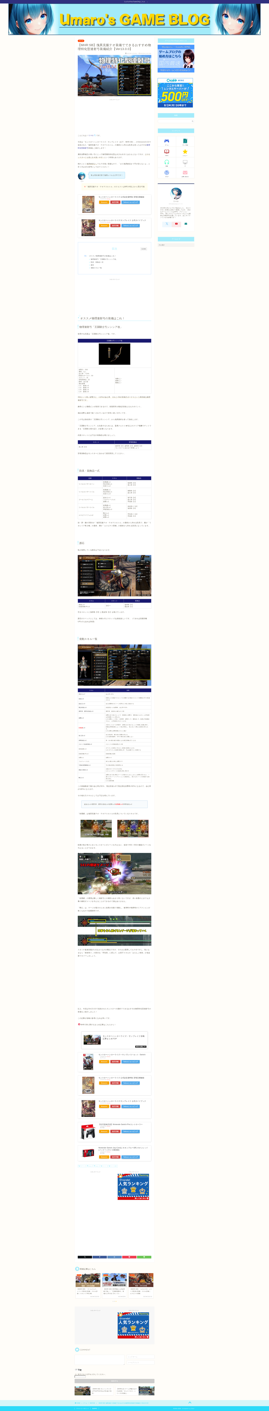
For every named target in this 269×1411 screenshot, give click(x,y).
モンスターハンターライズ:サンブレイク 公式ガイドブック (122, 220)
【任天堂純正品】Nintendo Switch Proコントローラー (121, 1124)
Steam (90, 1166)
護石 (92, 265)
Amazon (104, 202)
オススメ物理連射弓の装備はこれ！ (102, 256)
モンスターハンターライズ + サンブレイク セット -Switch (122, 1055)
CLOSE (144, 249)
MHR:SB (81, 40)
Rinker (108, 198)
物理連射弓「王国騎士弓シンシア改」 (104, 259)
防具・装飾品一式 (97, 262)
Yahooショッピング (130, 202)
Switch (97, 1166)
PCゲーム (82, 1166)
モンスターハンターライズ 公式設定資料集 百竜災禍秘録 (121, 197)
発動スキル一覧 (96, 268)
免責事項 (94, 1408)
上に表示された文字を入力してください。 (91, 1374)
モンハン (104, 1166)
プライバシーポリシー (82, 1408)
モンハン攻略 (113, 1166)
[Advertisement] (114, 116)
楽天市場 (115, 202)
